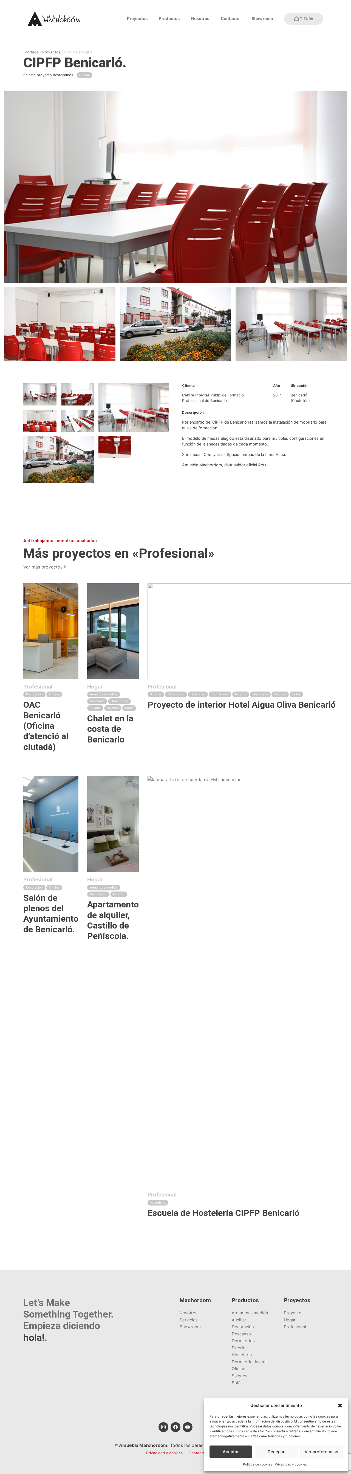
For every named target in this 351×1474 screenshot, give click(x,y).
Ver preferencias (321, 1451)
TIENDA (306, 18)
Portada (32, 52)
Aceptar (231, 1451)
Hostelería (242, 1354)
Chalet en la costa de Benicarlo (110, 729)
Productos (169, 18)
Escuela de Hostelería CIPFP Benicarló (223, 1213)
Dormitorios (243, 1340)
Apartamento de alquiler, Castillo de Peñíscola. (113, 920)
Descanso (241, 1333)
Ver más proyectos (43, 567)
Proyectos (137, 18)
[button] (340, 1405)
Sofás (237, 1382)
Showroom (262, 18)
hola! (33, 1337)
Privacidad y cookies (291, 1464)
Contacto (230, 18)
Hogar (290, 1319)
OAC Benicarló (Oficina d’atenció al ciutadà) (45, 725)
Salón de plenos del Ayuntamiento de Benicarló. (50, 914)
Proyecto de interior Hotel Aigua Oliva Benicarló (242, 704)
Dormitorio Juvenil (250, 1361)
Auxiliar (239, 1319)
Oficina (238, 1368)
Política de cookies (257, 1464)
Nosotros (200, 18)
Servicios (189, 1319)
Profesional (295, 1326)
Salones (239, 1375)
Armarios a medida (250, 1312)
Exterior (239, 1347)
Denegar (276, 1451)
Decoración (243, 1326)
